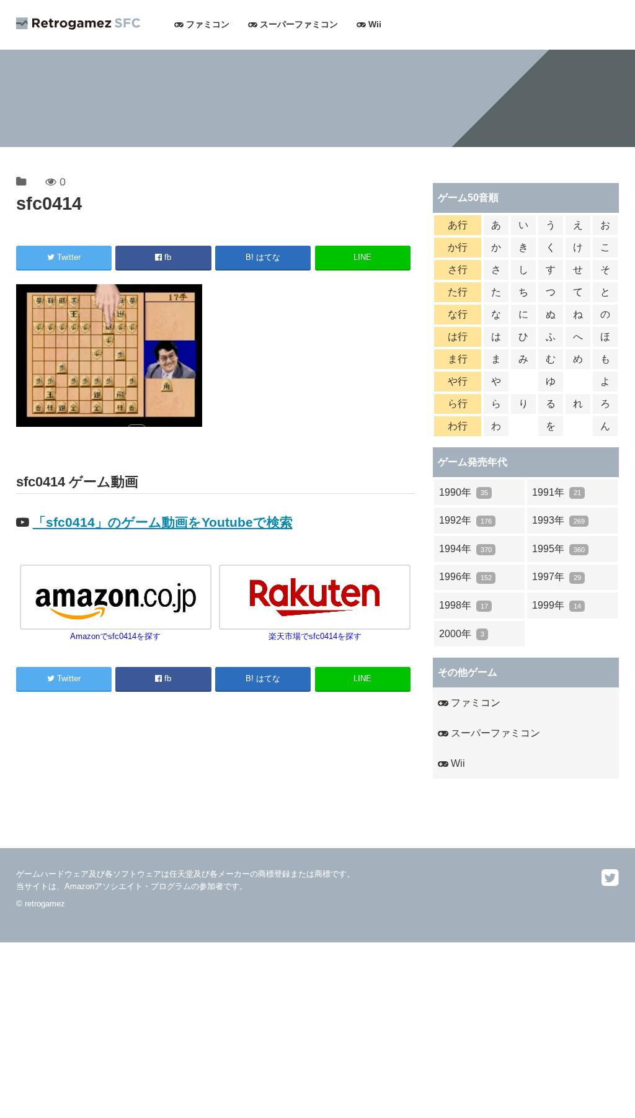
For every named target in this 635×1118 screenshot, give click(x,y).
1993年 (558, 520)
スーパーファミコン (297, 24)
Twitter (68, 257)
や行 (458, 381)
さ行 (458, 269)
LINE (362, 257)
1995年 (558, 548)
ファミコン (206, 24)
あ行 (458, 225)
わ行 (458, 426)
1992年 (465, 520)
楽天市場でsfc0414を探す (315, 636)
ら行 (458, 403)
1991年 (556, 492)
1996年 (465, 576)
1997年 (556, 576)
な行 (458, 314)
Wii (373, 24)
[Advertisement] (317, 1029)
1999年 (556, 605)
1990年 (463, 492)
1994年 (465, 548)
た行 (458, 292)
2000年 (461, 633)
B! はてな (263, 257)
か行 (458, 247)
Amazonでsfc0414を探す (115, 636)
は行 (458, 336)
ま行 (458, 359)
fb (166, 257)
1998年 (463, 605)
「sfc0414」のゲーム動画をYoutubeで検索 (163, 522)
